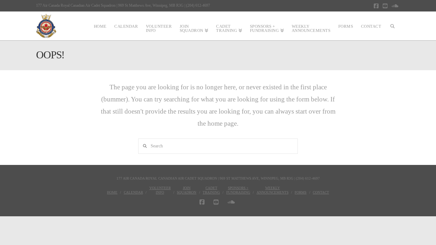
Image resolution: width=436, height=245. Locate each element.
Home (112, 192)
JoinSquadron (186, 190)
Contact (321, 192)
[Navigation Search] (392, 25)
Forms (300, 192)
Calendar (133, 192)
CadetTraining (211, 190)
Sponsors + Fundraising (238, 190)
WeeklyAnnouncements (273, 190)
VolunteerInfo (160, 190)
